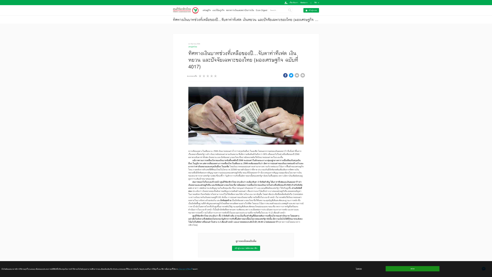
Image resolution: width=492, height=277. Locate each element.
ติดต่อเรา (304, 3)
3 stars (208, 76)
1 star (200, 76)
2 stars (204, 76)
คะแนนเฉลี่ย (192, 76)
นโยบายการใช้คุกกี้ (185, 269)
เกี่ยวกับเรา (293, 3)
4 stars (212, 76)
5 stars (216, 76)
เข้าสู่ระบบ (313, 10)
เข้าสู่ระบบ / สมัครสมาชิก (246, 248)
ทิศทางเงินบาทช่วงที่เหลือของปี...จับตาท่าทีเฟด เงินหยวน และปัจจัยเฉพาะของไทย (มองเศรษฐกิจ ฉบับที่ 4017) (253, 20)
